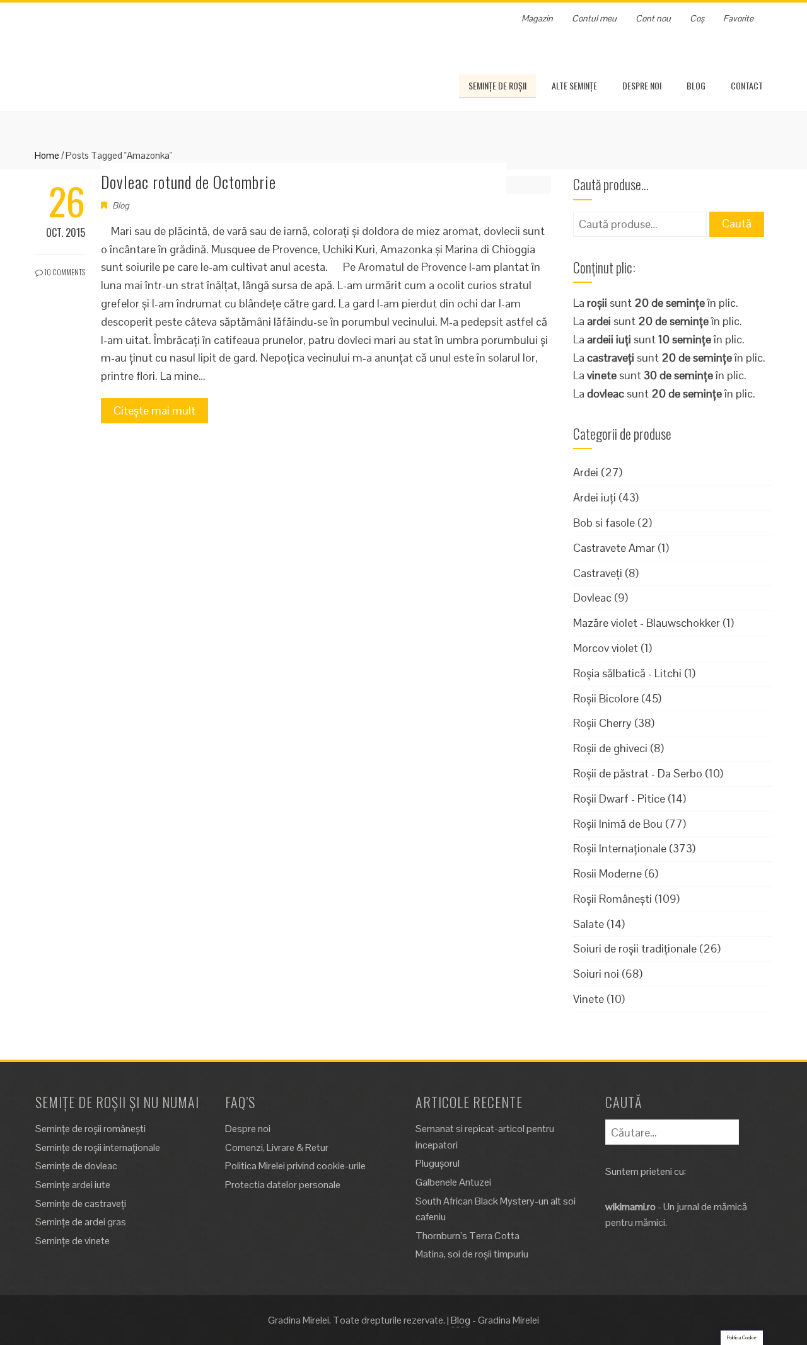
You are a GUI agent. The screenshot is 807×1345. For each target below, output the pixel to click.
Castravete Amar (614, 548)
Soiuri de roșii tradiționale (635, 948)
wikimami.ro (630, 1206)
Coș (697, 18)
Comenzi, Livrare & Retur (276, 1147)
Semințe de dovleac (76, 1165)
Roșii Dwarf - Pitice (619, 798)
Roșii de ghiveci (610, 748)
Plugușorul (437, 1163)
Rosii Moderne (607, 873)
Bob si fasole (604, 522)
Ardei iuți (594, 497)
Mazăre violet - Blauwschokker (646, 622)
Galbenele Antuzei (453, 1182)
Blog (696, 85)
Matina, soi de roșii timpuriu (471, 1254)
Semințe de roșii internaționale (97, 1147)
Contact (747, 85)
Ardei (585, 472)
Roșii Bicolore (606, 698)
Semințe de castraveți (80, 1203)
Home (47, 155)
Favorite (738, 18)
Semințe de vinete (72, 1240)
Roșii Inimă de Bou (618, 823)
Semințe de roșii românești (90, 1128)
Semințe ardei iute (72, 1184)
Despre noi (641, 85)
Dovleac (592, 597)
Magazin (537, 18)
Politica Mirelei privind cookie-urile (295, 1165)
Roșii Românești (612, 898)
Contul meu (594, 18)
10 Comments (64, 271)
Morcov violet (605, 648)
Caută (737, 223)
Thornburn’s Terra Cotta (467, 1235)
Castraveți (597, 573)
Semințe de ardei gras (80, 1221)
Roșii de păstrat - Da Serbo (637, 773)
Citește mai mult (154, 410)
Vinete (588, 999)
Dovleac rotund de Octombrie (188, 181)
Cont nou (653, 18)
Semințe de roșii (497, 85)
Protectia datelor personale (282, 1184)
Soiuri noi (596, 973)
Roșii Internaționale (619, 848)
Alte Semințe (574, 85)
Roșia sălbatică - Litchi (627, 673)
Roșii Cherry (602, 723)
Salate (588, 924)
